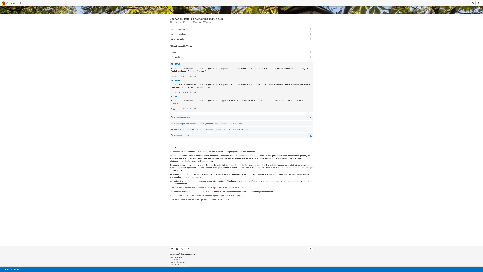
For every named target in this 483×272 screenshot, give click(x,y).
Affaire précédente (178, 34)
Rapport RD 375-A (181, 135)
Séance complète (178, 29)
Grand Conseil (13, 3)
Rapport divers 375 (182, 117)
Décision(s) (175, 57)
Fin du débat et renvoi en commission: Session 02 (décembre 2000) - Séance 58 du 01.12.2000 (213, 129)
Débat (173, 52)
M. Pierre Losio (176, 152)
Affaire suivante (177, 39)
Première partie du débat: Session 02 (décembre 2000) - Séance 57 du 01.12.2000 (208, 124)
